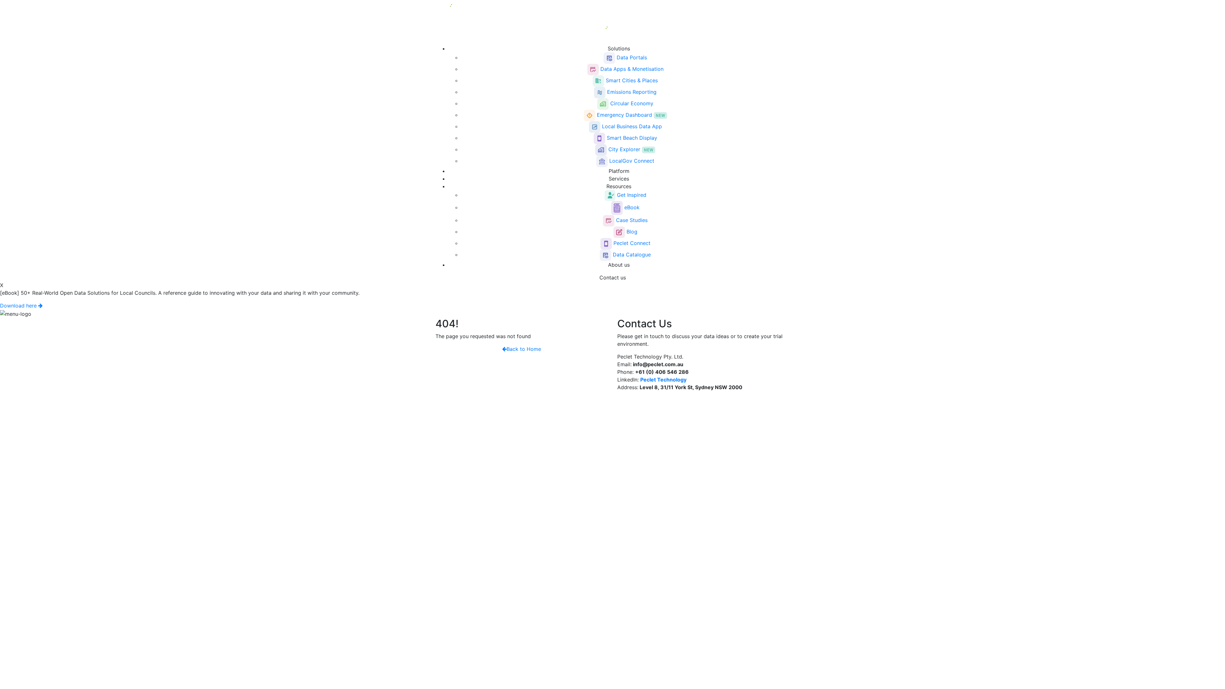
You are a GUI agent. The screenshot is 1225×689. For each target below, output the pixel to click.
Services (619, 178)
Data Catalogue (631, 254)
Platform (619, 171)
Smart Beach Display (631, 138)
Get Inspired (630, 195)
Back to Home (524, 349)
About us (619, 265)
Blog (631, 231)
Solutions (619, 48)
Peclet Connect (631, 243)
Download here (19, 305)
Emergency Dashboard (624, 115)
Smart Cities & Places (631, 80)
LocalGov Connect (631, 161)
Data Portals (631, 57)
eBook (631, 207)
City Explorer (624, 149)
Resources (618, 186)
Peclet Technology (663, 379)
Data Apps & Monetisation (631, 69)
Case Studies (631, 220)
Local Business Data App (631, 126)
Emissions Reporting (631, 92)
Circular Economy (631, 103)
